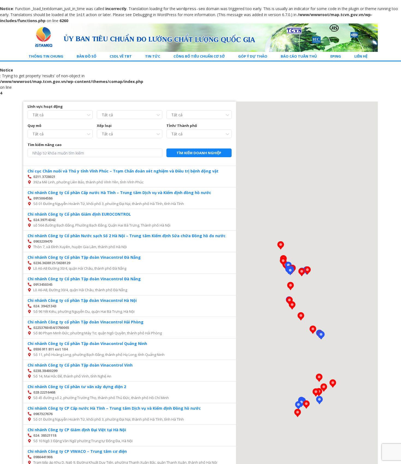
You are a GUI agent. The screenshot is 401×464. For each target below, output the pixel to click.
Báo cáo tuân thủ (299, 56)
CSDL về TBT (121, 56)
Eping (335, 56)
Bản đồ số (86, 56)
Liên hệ (360, 56)
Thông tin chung (46, 56)
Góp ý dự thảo (252, 56)
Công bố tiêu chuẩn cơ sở (199, 56)
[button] (321, 335)
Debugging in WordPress (154, 14)
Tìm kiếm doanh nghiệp (198, 152)
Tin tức (152, 56)
